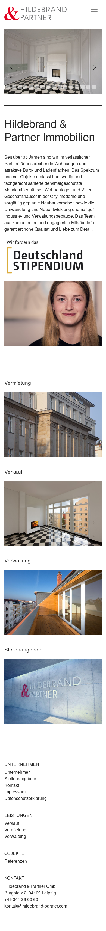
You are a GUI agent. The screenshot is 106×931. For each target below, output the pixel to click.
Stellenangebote (20, 778)
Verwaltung (15, 836)
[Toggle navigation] (94, 12)
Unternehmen (17, 772)
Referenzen (15, 861)
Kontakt (11, 785)
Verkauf (11, 823)
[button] (11, 67)
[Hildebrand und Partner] (35, 13)
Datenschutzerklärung (25, 798)
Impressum (15, 791)
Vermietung (15, 829)
